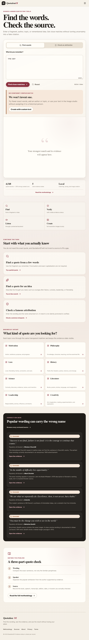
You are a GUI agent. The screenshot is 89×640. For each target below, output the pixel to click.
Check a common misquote (15, 318)
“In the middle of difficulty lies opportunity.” (29, 469)
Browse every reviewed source (17, 427)
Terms (36, 629)
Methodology (7, 629)
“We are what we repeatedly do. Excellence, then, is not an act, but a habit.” (42, 496)
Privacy (29, 629)
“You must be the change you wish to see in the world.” (33, 520)
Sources (16, 629)
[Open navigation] (84, 3)
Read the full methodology (21, 595)
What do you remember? (14, 52)
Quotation (9, 618)
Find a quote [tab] (26, 45)
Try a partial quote (12, 270)
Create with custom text (21, 109)
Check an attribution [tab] (65, 45)
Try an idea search (12, 294)
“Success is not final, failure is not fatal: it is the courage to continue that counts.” (41, 442)
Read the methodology (43, 192)
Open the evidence (15, 456)
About (23, 629)
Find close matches (16, 84)
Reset (37, 84)
